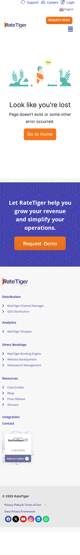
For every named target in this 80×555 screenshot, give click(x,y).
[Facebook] (8, 519)
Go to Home (40, 134)
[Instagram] (31, 519)
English (68, 9)
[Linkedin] (38, 519)
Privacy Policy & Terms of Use (22, 505)
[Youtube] (23, 519)
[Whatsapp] (46, 519)
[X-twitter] (15, 519)
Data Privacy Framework (19, 511)
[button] (59, 20)
